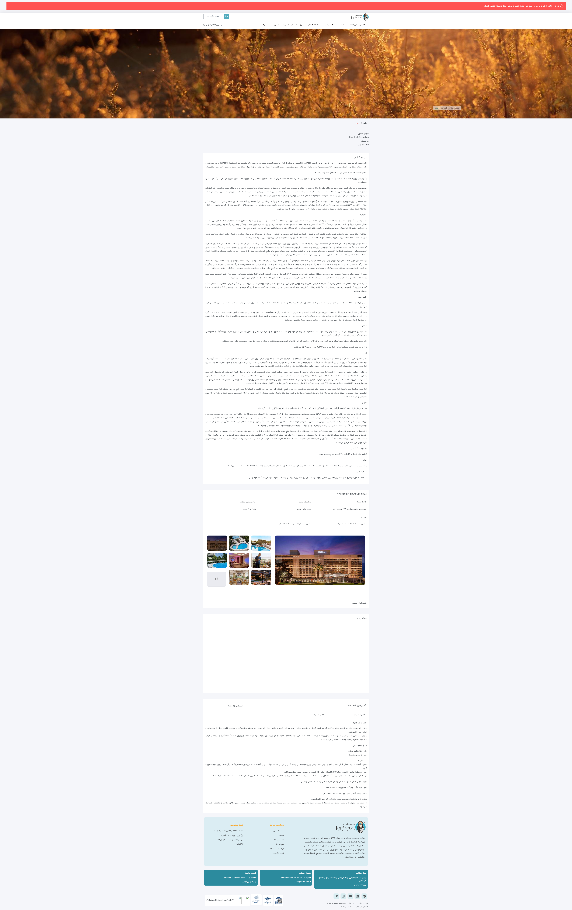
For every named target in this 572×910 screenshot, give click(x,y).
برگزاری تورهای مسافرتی (232, 835)
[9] (261, 560)
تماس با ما (275, 24)
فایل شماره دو (317, 714)
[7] (261, 577)
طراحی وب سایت (361, 906)
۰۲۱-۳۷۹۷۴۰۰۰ (212, 25)
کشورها (444, 108)
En (226, 16)
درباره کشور (363, 133)
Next (279, 560)
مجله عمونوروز (330, 24)
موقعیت (365, 141)
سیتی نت (345, 906)
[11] (239, 543)
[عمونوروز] (355, 17)
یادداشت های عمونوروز (309, 24)
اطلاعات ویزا (363, 144)
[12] (261, 543)
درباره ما (264, 24)
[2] (239, 560)
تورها (354, 24)
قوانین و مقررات (276, 848)
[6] (239, 577)
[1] (217, 560)
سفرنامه (344, 24)
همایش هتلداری (290, 24)
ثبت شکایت (278, 853)
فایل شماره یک (358, 714)
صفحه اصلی (364, 24)
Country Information (359, 137)
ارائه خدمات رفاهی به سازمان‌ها (228, 830)
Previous (362, 560)
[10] (217, 543)
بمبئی (300, 502)
